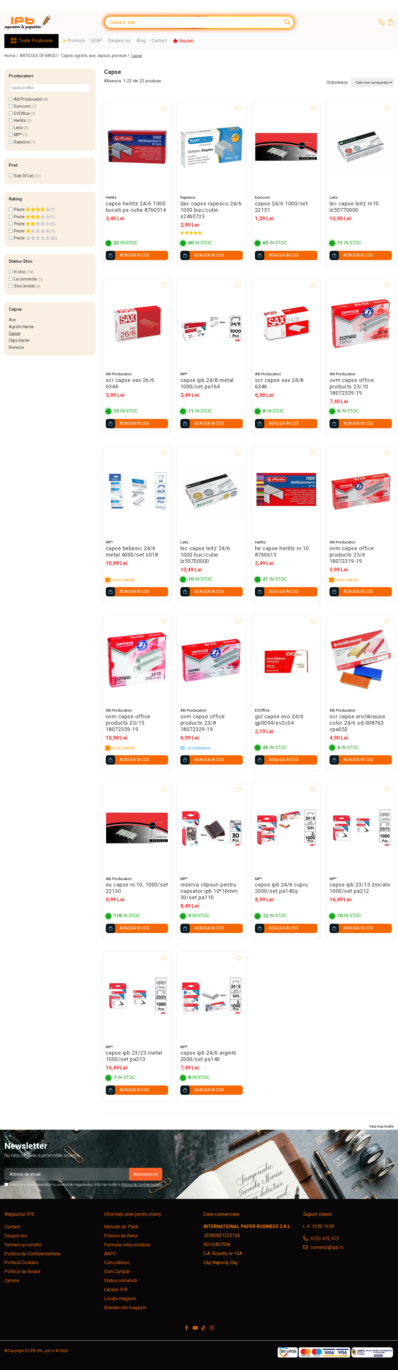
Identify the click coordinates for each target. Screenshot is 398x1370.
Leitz (18, 127)
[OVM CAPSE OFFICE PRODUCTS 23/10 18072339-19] (361, 323)
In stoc (20, 271)
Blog (141, 40)
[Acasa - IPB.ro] (33, 22)
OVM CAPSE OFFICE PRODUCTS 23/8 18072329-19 (202, 723)
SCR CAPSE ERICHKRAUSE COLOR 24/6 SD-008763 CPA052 (357, 723)
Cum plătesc (117, 1262)
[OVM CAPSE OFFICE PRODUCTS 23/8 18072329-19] (211, 659)
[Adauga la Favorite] (163, 109)
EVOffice (22, 113)
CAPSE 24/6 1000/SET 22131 (281, 206)
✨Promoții (73, 40)
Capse (14, 333)
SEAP (96, 40)
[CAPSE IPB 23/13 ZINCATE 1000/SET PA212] (361, 828)
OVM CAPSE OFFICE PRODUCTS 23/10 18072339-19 (352, 386)
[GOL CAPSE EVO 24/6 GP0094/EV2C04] (286, 659)
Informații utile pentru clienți (132, 1214)
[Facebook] (186, 1328)
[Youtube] (195, 1328)
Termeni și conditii (22, 1245)
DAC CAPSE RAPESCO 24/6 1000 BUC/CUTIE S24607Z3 (211, 210)
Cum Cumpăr (117, 1271)
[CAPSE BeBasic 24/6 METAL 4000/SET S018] (137, 491)
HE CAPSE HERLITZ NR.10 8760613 (282, 551)
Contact (159, 40)
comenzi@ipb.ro (326, 1247)
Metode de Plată (121, 1226)
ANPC (110, 1254)
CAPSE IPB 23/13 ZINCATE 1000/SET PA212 (360, 888)
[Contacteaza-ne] (381, 22)
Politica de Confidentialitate (141, 1185)
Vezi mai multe (381, 1126)
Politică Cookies (21, 1262)
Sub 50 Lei (23, 175)
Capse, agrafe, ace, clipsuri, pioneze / (95, 55)
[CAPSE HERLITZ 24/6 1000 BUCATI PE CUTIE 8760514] (137, 146)
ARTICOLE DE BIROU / (40, 55)
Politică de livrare (22, 1271)
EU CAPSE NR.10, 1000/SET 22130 (137, 888)
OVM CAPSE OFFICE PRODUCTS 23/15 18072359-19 (128, 723)
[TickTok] (203, 1328)
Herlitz (20, 120)
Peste (20, 209)
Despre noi (119, 40)
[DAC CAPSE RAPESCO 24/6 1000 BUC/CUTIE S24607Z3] (211, 146)
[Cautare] (287, 22)
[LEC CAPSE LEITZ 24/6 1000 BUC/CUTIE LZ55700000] (211, 491)
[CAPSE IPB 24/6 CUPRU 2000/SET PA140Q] (286, 828)
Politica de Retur (121, 1235)
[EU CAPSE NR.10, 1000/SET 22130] (137, 828)
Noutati (186, 41)
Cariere (11, 1280)
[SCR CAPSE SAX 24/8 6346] (286, 323)
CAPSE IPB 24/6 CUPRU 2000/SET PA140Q (281, 888)
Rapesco (22, 142)
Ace (12, 319)
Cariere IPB (115, 1289)
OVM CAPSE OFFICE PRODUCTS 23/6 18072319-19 (352, 554)
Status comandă (120, 1280)
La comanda (25, 279)
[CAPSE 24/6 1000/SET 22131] (286, 146)
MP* (18, 134)
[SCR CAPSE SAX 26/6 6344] (137, 323)
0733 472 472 (324, 1238)
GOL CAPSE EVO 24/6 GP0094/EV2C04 (279, 719)
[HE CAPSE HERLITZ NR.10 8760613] (286, 491)
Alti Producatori (28, 99)
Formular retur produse (127, 1245)
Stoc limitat (24, 286)
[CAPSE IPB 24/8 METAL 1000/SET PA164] (211, 323)
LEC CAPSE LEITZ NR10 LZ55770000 (354, 206)
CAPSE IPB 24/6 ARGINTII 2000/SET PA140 (208, 1056)
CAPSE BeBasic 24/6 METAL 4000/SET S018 (132, 551)
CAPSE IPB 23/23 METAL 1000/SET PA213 (134, 1056)
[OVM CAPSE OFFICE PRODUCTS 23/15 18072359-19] (137, 659)
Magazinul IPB (19, 1214)
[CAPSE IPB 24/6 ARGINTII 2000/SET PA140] (211, 996)
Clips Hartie (19, 340)
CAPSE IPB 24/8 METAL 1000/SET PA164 (207, 383)
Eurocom (22, 106)
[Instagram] (212, 1328)
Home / (11, 55)
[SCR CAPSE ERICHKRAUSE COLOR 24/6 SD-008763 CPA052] (361, 659)
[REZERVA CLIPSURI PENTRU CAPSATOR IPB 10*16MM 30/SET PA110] (211, 828)
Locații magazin (120, 1298)
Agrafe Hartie (21, 326)
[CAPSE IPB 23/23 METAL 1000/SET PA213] (137, 996)
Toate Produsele (36, 40)
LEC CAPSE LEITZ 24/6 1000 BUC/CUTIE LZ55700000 (205, 554)
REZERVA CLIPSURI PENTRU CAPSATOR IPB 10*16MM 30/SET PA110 (209, 891)
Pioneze (16, 347)
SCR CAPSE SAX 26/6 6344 (130, 383)
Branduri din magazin (125, 1307)
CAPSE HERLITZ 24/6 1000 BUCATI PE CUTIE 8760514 (136, 206)
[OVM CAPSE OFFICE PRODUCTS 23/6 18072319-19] (361, 491)
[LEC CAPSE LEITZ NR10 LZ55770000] (361, 146)
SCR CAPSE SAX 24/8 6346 (279, 383)
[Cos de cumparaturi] (391, 22)
